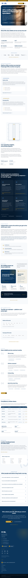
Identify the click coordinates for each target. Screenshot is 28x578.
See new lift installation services (20, 193)
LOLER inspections (4, 216)
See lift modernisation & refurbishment (5, 209)
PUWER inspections (11, 216)
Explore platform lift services (7, 92)
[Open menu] (25, 3)
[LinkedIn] (5, 551)
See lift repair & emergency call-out (20, 209)
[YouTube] (7, 553)
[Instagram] (2, 553)
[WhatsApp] (2, 551)
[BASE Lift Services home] (4, 3)
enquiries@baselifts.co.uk (15, 524)
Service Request (21, 3)
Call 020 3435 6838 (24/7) (18, 521)
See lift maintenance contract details (6, 193)
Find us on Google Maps (5, 543)
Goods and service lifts (19, 216)
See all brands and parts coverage (14, 341)
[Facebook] (7, 551)
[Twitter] (5, 553)
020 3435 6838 (5, 538)
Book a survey (8, 521)
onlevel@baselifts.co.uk (6, 542)
